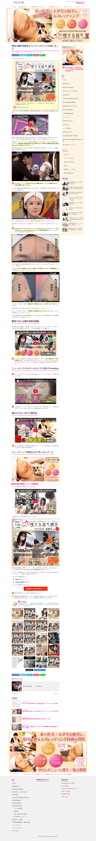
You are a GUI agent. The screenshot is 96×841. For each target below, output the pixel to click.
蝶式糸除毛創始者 (16, 800)
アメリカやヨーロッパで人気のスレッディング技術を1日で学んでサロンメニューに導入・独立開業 (48, 774)
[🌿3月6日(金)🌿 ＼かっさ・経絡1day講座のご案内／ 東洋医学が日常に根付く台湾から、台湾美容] (29, 638)
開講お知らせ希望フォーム (41, 596)
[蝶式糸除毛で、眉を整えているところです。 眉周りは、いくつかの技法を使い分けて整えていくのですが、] (41, 614)
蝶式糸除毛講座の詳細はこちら (23, 107)
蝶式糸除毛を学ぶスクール (55, 6)
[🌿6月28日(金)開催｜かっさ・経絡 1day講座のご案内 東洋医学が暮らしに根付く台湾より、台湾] (17, 638)
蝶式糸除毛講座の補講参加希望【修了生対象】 (73, 140)
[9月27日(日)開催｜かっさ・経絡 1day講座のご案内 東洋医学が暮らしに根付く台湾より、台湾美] (29, 626)
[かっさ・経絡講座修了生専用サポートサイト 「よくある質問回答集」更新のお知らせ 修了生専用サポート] (17, 662)
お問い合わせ (66, 124)
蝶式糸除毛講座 (50, 103)
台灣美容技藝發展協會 (68, 113)
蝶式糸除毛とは (24, 6)
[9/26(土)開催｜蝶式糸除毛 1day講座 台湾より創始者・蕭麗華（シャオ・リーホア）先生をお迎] (17, 626)
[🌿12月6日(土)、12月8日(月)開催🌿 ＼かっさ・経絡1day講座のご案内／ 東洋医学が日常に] (17, 650)
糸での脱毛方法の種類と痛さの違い (20, 797)
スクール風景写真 (67, 128)
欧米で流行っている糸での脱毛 (70, 91)
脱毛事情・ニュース (24, 58)
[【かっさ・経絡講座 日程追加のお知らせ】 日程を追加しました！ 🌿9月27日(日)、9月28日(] (29, 614)
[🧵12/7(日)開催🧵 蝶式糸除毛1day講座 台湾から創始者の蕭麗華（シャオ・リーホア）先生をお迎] (29, 650)
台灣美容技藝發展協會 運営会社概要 (21, 822)
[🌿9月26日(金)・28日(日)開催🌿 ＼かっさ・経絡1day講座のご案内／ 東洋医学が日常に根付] (53, 662)
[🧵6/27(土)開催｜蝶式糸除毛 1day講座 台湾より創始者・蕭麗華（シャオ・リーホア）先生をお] (53, 626)
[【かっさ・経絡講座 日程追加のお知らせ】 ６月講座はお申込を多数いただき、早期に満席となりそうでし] (41, 626)
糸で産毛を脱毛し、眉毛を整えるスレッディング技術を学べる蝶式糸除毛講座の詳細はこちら (74, 69)
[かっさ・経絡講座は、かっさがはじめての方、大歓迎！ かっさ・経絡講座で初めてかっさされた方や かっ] (41, 662)
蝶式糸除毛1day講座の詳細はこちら (35, 588)
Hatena (29, 55)
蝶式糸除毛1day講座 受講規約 (70, 135)
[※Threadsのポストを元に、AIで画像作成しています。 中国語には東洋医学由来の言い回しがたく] (17, 614)
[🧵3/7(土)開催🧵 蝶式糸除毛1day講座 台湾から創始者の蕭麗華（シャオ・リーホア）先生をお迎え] (41, 638)
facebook (78, 6)
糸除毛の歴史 (66, 94)
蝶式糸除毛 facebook (68, 120)
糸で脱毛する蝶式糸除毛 (46, 836)
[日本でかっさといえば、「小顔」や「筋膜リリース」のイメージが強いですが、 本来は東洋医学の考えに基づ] (53, 638)
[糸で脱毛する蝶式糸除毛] (18, 2)
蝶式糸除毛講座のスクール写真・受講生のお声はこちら (28, 593)
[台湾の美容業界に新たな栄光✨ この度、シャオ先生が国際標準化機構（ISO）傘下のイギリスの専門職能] (53, 650)
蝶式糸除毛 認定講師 (68, 109)
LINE (43, 55)
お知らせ (66, 154)
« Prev (14, 693)
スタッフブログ (69, 6)
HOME (15, 6)
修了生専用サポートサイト (69, 144)
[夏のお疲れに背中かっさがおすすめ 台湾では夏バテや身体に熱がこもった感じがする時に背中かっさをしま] (41, 650)
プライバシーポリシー (17, 827)
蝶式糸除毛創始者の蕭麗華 (69, 102)
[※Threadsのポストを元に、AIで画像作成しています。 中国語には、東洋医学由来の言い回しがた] (53, 614)
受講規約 (16, 811)
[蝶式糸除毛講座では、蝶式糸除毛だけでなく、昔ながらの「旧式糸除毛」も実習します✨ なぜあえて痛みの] (29, 662)
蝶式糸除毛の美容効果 (68, 87)
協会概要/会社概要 (65, 793)
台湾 (65, 165)
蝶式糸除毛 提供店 (16, 803)
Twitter (22, 55)
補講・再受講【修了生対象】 (20, 814)
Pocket (36, 55)
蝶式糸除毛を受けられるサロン (39, 6)
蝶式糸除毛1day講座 (17, 805)
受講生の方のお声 (67, 132)
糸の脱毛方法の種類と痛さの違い (71, 98)
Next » (56, 693)
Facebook (15, 55)
